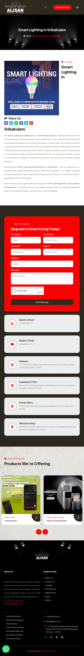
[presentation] (38, 532)
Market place (50, 593)
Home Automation (13, 616)
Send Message (42, 302)
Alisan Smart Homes (48, 651)
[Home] (42, 555)
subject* (47, 246)
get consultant (12, 603)
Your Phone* (48, 234)
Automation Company (15, 620)
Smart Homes (11, 624)
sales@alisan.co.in (26, 344)
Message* (15, 270)
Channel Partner (62, 7)
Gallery (48, 600)
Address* (15, 258)
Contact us (50, 581)
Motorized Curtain (13, 638)
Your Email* (15, 246)
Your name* (16, 234)
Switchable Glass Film (56, 521)
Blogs (47, 596)
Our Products (50, 589)
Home (29, 36)
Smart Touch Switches (15, 521)
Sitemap (48, 585)
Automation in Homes (14, 635)
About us (49, 578)
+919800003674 (26, 323)
